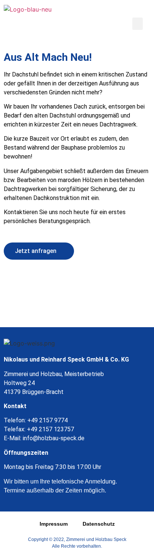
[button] (137, 24)
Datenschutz (99, 524)
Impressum (54, 524)
